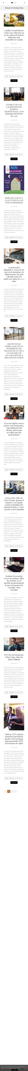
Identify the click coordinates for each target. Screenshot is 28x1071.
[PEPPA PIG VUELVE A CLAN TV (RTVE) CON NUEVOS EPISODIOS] (14, 180)
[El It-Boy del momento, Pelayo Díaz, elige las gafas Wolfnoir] (14, 644)
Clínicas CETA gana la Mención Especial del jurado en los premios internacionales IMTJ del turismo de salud (14, 739)
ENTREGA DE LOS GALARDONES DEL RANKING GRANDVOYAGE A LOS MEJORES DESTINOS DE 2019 (14, 110)
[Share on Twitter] (17, 76)
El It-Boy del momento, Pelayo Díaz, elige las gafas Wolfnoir (14, 657)
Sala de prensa (14, 43)
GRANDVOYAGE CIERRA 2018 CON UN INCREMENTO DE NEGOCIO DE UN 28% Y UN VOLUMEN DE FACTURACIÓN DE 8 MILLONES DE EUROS (14, 351)
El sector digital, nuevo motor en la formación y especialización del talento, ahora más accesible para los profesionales (14, 429)
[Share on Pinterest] (21, 76)
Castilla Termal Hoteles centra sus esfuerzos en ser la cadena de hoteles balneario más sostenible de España (14, 35)
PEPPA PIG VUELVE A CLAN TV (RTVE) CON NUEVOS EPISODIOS (14, 200)
